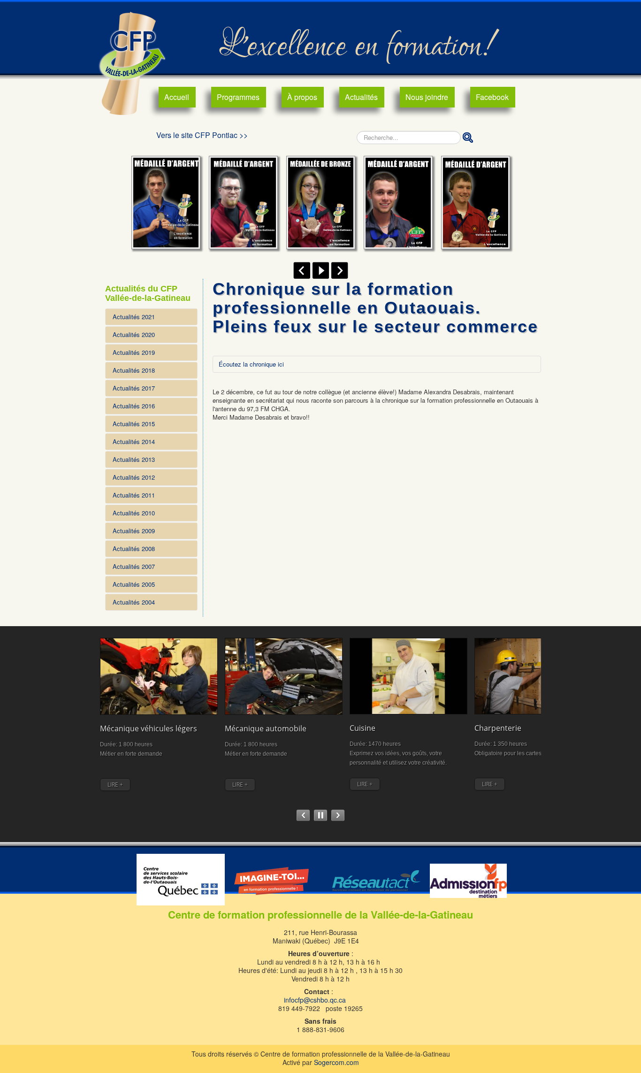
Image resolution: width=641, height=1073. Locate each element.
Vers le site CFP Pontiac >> (202, 135)
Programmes (238, 97)
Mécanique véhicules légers (148, 728)
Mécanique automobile (265, 728)
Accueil (176, 97)
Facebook (492, 97)
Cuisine (362, 728)
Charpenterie (497, 728)
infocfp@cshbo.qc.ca (315, 999)
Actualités (361, 97)
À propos (302, 97)
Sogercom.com (336, 1062)
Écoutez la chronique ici (251, 364)
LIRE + (115, 785)
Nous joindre (426, 97)
